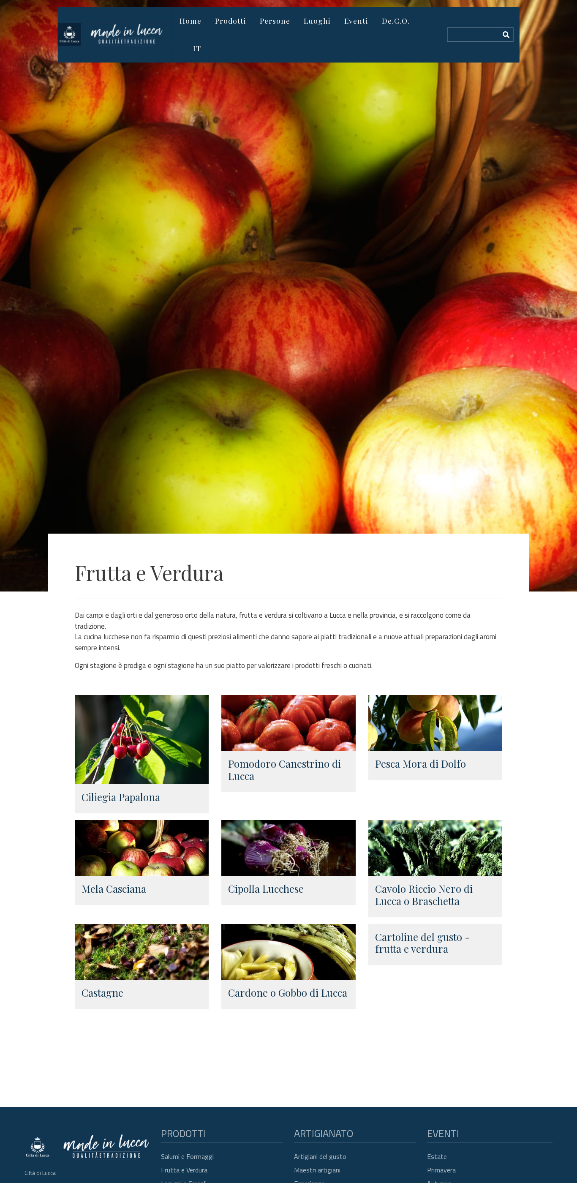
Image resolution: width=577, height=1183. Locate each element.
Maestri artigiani (317, 1170)
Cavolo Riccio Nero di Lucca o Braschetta (424, 895)
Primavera (441, 1170)
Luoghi (317, 20)
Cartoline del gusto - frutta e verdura (422, 943)
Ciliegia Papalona (121, 797)
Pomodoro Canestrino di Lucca (284, 769)
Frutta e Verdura (184, 1170)
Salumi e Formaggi (187, 1156)
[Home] (115, 34)
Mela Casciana (114, 888)
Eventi (356, 20)
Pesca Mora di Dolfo (420, 763)
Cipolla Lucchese (266, 888)
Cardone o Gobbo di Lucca (287, 992)
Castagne (102, 992)
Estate (437, 1156)
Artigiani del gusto (320, 1156)
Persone (275, 20)
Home (190, 20)
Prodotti (230, 20)
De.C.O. (396, 20)
